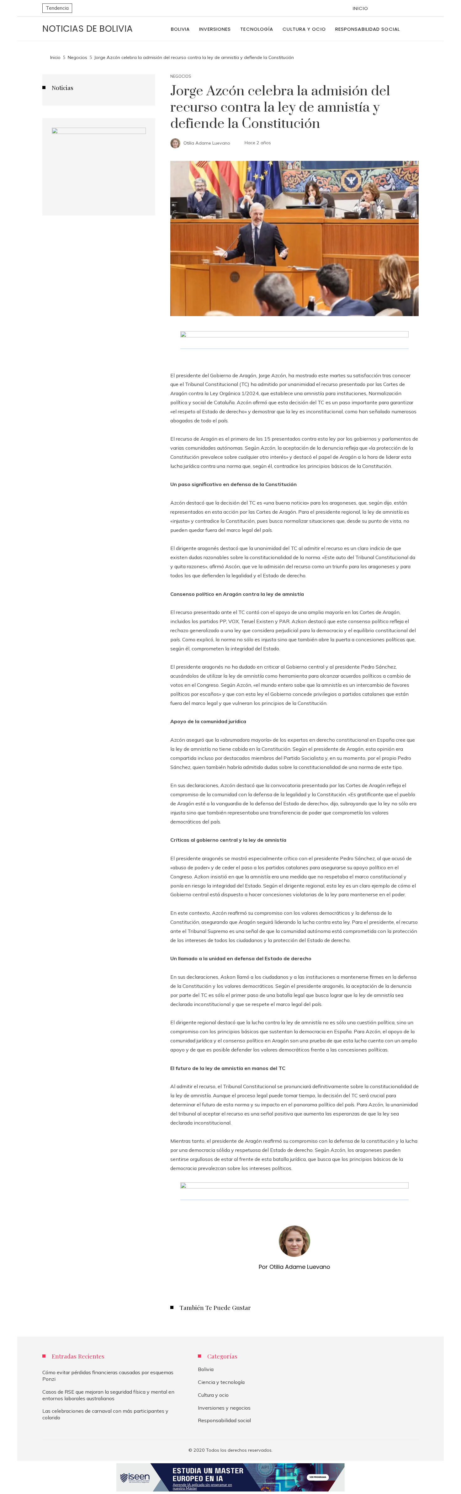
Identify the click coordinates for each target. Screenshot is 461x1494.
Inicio (360, 8)
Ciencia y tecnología (221, 1382)
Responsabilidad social (224, 1420)
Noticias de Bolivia (87, 29)
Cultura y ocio (213, 1395)
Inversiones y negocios (224, 1408)
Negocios (180, 76)
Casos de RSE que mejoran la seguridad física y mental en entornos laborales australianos (108, 1395)
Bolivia (206, 1369)
